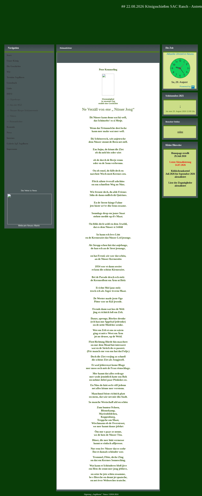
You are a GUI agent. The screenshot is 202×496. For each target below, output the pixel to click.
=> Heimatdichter (14, 121)
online (180, 132)
